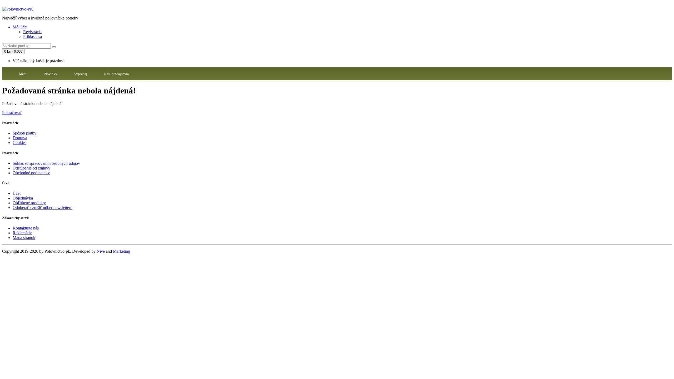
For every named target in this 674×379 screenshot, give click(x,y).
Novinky (51, 74)
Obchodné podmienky (31, 173)
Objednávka (23, 198)
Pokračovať (12, 112)
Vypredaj (81, 74)
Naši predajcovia (116, 74)
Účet (17, 193)
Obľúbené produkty (29, 203)
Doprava (20, 138)
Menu (23, 74)
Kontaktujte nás (26, 228)
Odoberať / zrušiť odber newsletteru (42, 207)
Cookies (19, 142)
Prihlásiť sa (32, 36)
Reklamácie (22, 233)
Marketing (121, 251)
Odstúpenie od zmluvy (31, 168)
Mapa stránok (24, 237)
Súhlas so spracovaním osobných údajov (46, 163)
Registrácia (32, 31)
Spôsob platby (24, 133)
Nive (101, 251)
